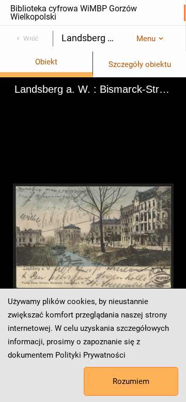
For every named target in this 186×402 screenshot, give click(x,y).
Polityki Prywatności (90, 355)
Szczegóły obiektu (140, 64)
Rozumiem (131, 381)
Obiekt (46, 61)
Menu (146, 38)
